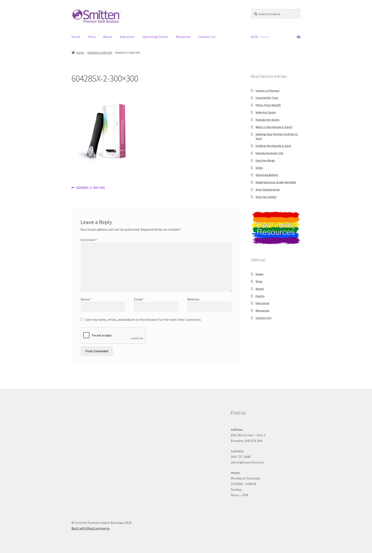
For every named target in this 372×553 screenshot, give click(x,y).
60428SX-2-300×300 (99, 53)
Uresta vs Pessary (267, 90)
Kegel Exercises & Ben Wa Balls (276, 182)
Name (86, 299)
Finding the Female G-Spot (273, 146)
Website (193, 299)
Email (139, 299)
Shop (92, 36)
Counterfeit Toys (267, 98)
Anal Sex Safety (266, 197)
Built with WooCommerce (90, 528)
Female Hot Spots (267, 120)
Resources (183, 36)
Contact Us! (206, 36)
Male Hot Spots (266, 112)
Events (260, 296)
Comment (89, 240)
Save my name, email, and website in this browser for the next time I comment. (143, 319)
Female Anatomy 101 (269, 153)
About (107, 36)
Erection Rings (265, 160)
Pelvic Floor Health (268, 105)
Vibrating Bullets (267, 175)
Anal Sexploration (268, 189)
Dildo (259, 168)
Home (76, 36)
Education (127, 36)
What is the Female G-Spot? (274, 127)
